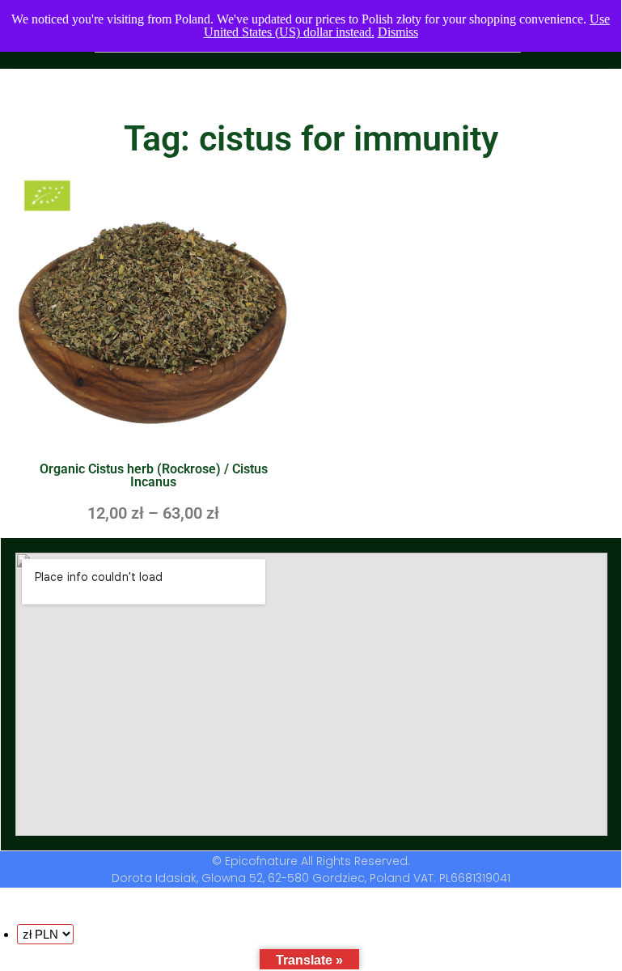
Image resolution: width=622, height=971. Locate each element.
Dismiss (398, 32)
